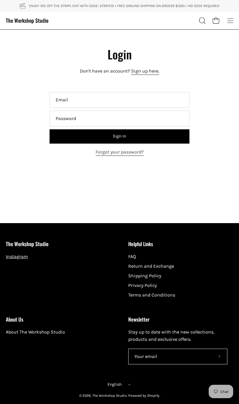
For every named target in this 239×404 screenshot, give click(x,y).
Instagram (17, 256)
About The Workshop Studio (35, 332)
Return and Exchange (151, 266)
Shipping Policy (144, 275)
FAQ (132, 256)
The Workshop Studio (27, 20)
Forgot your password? (120, 152)
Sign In (119, 136)
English (115, 384)
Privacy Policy (142, 285)
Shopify (153, 396)
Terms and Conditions (151, 295)
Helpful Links (140, 244)
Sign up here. (145, 71)
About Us (14, 319)
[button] (202, 21)
